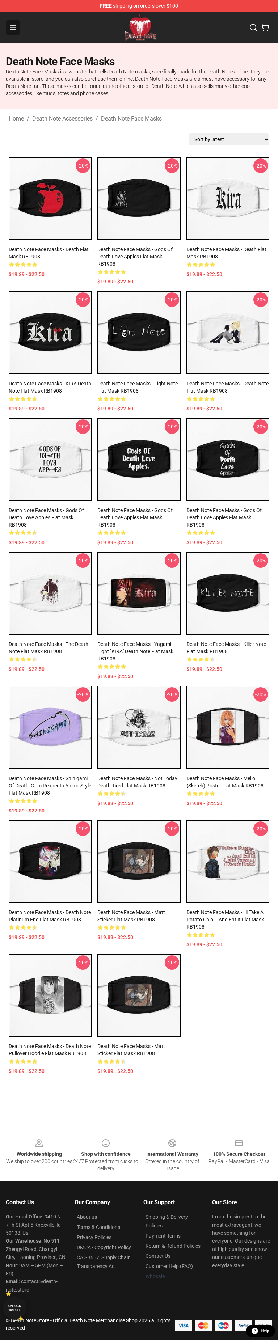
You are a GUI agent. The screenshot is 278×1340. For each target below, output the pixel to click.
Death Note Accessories (62, 118)
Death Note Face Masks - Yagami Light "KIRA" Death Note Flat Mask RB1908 (135, 651)
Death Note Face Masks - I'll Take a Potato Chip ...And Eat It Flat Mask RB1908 (225, 919)
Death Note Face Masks (131, 118)
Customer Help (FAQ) (169, 1266)
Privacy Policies (94, 1237)
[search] (253, 27)
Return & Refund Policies (173, 1246)
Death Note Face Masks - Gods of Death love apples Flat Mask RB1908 (135, 256)
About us (87, 1217)
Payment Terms (163, 1236)
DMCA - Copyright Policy (104, 1247)
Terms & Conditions (98, 1227)
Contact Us (158, 1256)
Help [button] (265, 1330)
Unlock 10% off (14, 1308)
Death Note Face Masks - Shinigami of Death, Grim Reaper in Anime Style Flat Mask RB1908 (50, 785)
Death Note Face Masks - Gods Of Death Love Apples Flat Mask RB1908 (46, 517)
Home (16, 118)
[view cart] (265, 27)
